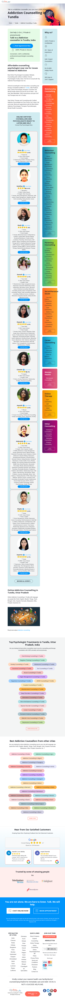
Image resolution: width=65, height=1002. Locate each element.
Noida (13, 942)
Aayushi (19, 405)
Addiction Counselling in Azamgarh (32, 779)
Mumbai (13, 952)
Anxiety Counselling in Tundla (19, 664)
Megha (19, 509)
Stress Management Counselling (48, 158)
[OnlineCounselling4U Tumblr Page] (49, 994)
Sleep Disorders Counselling (48, 218)
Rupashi (19, 322)
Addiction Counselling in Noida (21, 754)
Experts (34, 938)
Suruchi (19, 274)
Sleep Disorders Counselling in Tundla (32, 693)
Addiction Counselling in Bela (19, 808)
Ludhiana (13, 970)
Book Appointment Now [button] (23, 46)
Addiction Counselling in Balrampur (32, 791)
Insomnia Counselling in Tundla (21, 668)
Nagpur (24, 952)
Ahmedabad (13, 959)
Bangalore (13, 947)
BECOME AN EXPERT (50, 936)
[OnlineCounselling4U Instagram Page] (51, 990)
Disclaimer (35, 964)
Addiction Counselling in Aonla (45, 766)
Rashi (20, 225)
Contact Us (35, 971)
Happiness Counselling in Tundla (21, 681)
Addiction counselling (24, 630)
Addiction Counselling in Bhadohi (44, 808)
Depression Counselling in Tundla (32, 722)
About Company (34, 936)
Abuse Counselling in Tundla (32, 673)
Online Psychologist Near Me (34, 951)
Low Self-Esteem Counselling (48, 299)
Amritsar (23, 959)
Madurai (24, 962)
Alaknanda (19, 441)
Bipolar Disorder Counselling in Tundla (32, 706)
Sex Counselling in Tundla (44, 668)
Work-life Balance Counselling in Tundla (32, 702)
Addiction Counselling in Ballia (45, 787)
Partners (34, 967)
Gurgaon (13, 956)
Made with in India (32, 993)
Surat (13, 963)
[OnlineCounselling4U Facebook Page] (44, 990)
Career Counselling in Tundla (32, 710)
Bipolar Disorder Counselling (48, 183)
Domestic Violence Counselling (48, 134)
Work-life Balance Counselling (48, 356)
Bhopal (24, 964)
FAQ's (34, 956)
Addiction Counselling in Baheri (32, 783)
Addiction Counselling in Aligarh (32, 758)
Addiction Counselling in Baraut (44, 795)
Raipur (13, 968)
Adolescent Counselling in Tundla (44, 664)
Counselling (34, 941)
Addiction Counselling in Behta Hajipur (32, 804)
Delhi (13, 938)
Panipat (24, 945)
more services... (49, 141)
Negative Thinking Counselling (48, 208)
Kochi (23, 938)
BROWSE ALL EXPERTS (23, 581)
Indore (24, 957)
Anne (19, 150)
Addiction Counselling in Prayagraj (32, 762)
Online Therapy (34, 943)
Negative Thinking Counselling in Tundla (32, 660)
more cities (32, 818)
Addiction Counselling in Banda (20, 795)
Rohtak (24, 941)
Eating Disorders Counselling (48, 197)
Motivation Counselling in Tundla (32, 697)
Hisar (23, 943)
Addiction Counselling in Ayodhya (32, 775)
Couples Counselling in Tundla (32, 685)
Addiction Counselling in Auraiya (32, 771)
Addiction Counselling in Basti (44, 800)
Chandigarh (24, 966)
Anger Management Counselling (48, 164)
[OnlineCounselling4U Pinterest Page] (55, 990)
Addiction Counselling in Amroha (20, 766)
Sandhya (20, 186)
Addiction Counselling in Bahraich (20, 787)
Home (10, 23)
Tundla (16, 23)
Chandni (19, 369)
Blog (34, 969)
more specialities (32, 728)
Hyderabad (13, 954)
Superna (19, 555)
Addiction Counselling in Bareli (20, 800)
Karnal (24, 948)
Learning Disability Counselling (48, 250)
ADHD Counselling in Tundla (45, 681)
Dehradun (24, 936)
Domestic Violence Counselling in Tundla (32, 714)
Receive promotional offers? (50, 952)
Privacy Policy (35, 958)
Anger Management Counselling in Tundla (32, 677)
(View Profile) (27, 150)
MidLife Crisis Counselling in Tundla (32, 718)
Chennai (13, 940)
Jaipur (13, 961)
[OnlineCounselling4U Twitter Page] (48, 990)
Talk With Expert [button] (24, 164)
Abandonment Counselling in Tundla (32, 689)
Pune (13, 949)
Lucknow (13, 966)
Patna (24, 950)
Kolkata (13, 945)
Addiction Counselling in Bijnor (32, 812)
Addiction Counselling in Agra (44, 754)
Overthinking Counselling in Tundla (32, 656)
